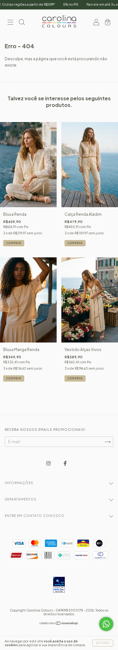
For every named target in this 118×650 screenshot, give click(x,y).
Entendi (103, 643)
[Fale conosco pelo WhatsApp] (106, 624)
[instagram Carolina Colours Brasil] (49, 463)
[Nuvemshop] (59, 624)
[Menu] (10, 22)
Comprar (13, 243)
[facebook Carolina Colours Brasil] (65, 463)
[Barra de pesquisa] (22, 22)
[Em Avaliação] (59, 585)
